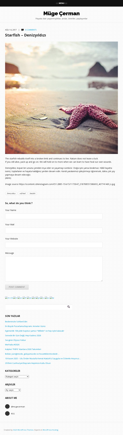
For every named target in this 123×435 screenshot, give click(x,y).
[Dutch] (15, 297)
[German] (29, 297)
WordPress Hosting (50, 430)
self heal (23, 193)
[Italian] (34, 297)
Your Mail (9, 224)
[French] (25, 297)
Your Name (10, 210)
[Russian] (42, 297)
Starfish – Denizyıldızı (25, 35)
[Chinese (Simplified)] (9, 297)
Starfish (32, 193)
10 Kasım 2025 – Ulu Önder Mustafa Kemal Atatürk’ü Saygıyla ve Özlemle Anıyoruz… (43, 358)
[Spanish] (47, 297)
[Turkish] (52, 297)
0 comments (30, 30)
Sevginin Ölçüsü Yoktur (15, 340)
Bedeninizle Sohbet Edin (16, 321)
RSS (13, 413)
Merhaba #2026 (12, 344)
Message (9, 253)
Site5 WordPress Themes (23, 430)
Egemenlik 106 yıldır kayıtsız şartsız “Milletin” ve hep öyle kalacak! (34, 330)
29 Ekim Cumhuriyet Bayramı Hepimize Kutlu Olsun (28, 363)
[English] (20, 297)
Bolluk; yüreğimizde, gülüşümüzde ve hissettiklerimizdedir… (32, 353)
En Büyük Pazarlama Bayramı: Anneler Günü (25, 326)
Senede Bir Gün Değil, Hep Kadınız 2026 (23, 335)
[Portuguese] (38, 297)
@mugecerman (18, 406)
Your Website (11, 238)
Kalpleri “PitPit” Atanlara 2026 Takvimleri (23, 349)
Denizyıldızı (11, 193)
